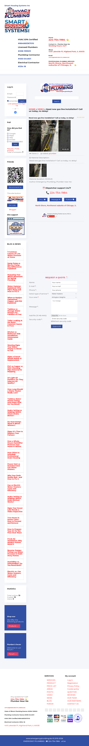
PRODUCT (51, 683)
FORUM (49, 704)
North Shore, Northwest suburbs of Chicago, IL (56, 206)
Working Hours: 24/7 (57, 46)
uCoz (63, 741)
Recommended (16, 142)
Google (12, 134)
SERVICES (50, 680)
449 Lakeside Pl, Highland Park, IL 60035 (66, 52)
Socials (12, 140)
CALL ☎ (42, 200)
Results (10, 149)
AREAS (49, 689)
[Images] (38, 170)
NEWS (49, 698)
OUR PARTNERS (74, 701)
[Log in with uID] (15, 112)
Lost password (14, 104)
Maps (11, 136)
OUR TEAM (72, 698)
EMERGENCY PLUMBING (33, 741)
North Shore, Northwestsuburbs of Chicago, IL (61, 64)
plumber (52, 154)
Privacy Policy (73, 686)
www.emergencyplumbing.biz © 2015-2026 (44, 738)
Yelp (11, 138)
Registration (72, 683)
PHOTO (49, 692)
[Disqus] (56, 246)
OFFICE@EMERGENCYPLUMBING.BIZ (59, 57)
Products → (13, 626)
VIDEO (40, 109)
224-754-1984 (57, 39)
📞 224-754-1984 (56, 192)
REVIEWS (71, 695)
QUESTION (72, 692)
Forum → (13, 654)
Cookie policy (73, 689)
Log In (70, 680)
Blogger (12, 210)
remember (13, 101)
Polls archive (13, 149)
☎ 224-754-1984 (53, 741)
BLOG (49, 701)
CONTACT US (73, 704)
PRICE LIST (51, 686)
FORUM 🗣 (70, 200)
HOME (32, 109)
